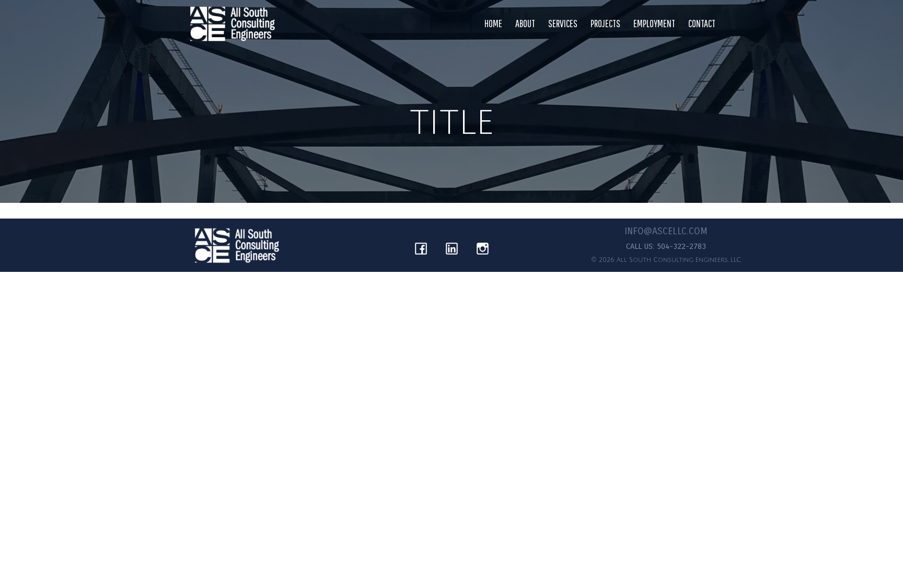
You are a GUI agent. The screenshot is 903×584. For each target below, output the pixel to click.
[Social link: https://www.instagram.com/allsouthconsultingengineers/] (482, 245)
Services (562, 23)
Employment (654, 23)
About (525, 23)
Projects (605, 23)
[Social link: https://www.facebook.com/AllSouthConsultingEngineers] (421, 245)
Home (493, 23)
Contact (701, 23)
